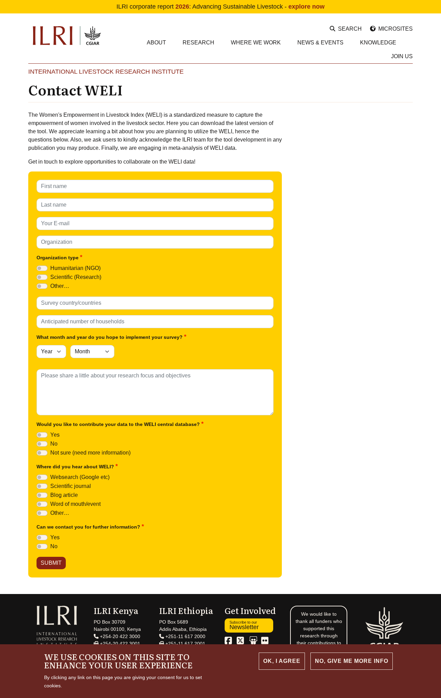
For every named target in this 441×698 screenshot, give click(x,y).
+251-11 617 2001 (184, 643)
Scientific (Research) (75, 277)
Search (350, 29)
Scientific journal (70, 486)
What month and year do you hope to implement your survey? (110, 337)
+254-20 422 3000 (119, 636)
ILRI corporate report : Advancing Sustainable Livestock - (220, 6)
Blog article (64, 495)
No (54, 444)
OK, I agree (281, 661)
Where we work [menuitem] (256, 42)
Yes (55, 435)
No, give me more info (351, 661)
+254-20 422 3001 (119, 643)
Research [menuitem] (198, 42)
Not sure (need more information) (90, 453)
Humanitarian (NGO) (75, 268)
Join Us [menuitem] (402, 56)
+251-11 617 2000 (184, 636)
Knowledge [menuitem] (378, 42)
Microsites (395, 29)
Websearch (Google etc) (80, 477)
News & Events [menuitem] (320, 42)
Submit (51, 563)
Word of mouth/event (75, 504)
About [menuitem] (156, 42)
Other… (59, 286)
